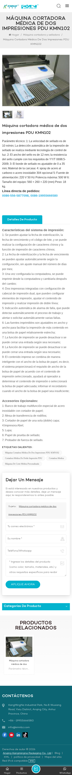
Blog (57, 753)
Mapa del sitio (53, 757)
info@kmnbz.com (19, 727)
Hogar (16, 35)
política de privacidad (27, 757)
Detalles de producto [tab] (22, 220)
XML (6, 757)
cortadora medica (56, 458)
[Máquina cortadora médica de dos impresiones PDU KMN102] (19, 646)
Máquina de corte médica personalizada (22, 464)
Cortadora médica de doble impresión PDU (23, 458)
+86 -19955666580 (21, 720)
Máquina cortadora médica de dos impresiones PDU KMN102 (32, 452)
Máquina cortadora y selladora (41, 35)
